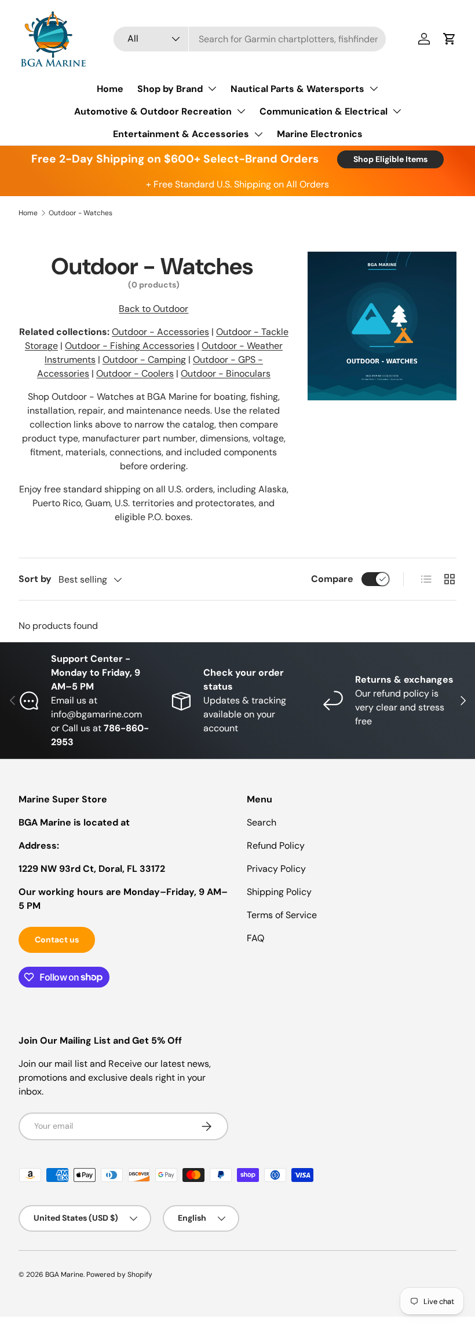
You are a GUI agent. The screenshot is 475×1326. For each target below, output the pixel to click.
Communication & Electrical (324, 111)
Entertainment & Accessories (181, 134)
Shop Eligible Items (390, 159)
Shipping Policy (279, 892)
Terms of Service (282, 915)
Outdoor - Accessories (160, 332)
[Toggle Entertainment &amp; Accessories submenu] (258, 134)
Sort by (35, 579)
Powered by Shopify (119, 1274)
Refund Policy (276, 845)
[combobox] (250, 39)
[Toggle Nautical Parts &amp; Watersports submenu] (374, 88)
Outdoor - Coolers (135, 373)
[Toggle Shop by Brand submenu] (212, 88)
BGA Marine (64, 1274)
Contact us (57, 939)
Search (261, 822)
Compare (332, 579)
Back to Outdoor (153, 309)
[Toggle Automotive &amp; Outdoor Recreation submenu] (241, 111)
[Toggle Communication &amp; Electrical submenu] (397, 111)
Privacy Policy (276, 869)
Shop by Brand (170, 89)
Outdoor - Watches (80, 213)
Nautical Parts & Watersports (297, 89)
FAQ (255, 938)
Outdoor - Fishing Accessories (130, 346)
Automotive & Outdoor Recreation (153, 111)
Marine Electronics (320, 134)
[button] (449, 38)
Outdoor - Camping (144, 359)
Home (110, 89)
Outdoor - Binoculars (226, 373)
